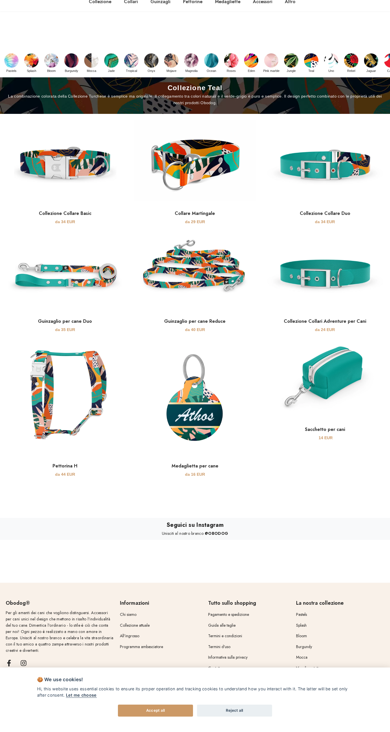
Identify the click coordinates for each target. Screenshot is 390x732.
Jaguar (371, 70)
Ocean (211, 70)
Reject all (234, 710)
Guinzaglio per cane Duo (65, 321)
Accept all (155, 710)
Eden (251, 70)
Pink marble (271, 70)
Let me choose (81, 695)
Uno (331, 70)
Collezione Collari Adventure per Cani (325, 321)
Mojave (171, 70)
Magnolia (191, 70)
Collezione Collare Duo (325, 213)
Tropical (131, 70)
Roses (231, 70)
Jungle (291, 70)
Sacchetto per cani (325, 429)
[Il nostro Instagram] (23, 663)
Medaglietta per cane (195, 466)
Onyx (151, 70)
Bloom (51, 70)
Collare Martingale (195, 213)
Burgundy (71, 70)
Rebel (351, 70)
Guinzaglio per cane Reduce (195, 321)
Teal (311, 70)
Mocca (91, 70)
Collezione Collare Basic (65, 213)
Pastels (11, 70)
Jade (111, 70)
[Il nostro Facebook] (9, 663)
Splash (31, 70)
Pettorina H (65, 466)
